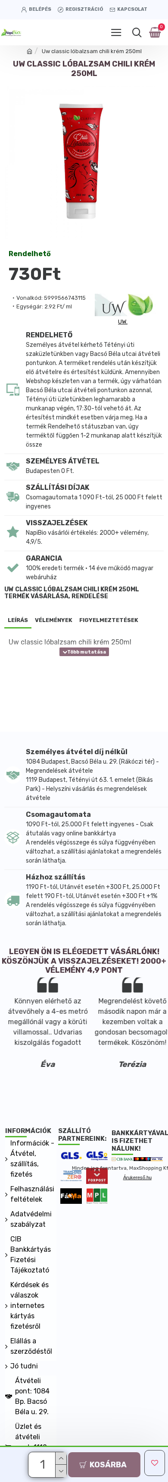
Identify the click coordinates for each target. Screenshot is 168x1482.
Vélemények (53, 620)
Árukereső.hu (137, 1177)
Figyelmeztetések (108, 620)
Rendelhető (30, 254)
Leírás (18, 620)
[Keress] (136, 32)
